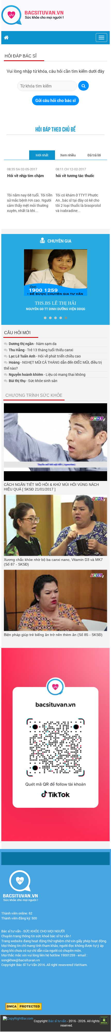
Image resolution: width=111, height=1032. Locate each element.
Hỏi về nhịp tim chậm (25, 175)
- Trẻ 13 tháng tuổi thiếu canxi (41, 349)
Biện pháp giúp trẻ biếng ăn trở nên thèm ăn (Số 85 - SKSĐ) (53, 635)
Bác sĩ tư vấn (57, 1021)
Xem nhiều (68, 155)
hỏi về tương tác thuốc (75, 175)
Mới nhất (42, 155)
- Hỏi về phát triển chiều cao (45, 356)
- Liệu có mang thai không (47, 374)
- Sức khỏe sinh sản (33, 380)
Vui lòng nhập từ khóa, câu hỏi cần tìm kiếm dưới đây (55, 71)
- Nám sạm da (33, 343)
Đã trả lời (94, 155)
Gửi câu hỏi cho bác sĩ (55, 100)
